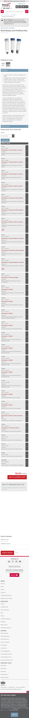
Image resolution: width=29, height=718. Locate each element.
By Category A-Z (4, 674)
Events (2, 586)
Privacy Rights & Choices (6, 654)
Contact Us (22, 4)
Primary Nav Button (2, 11)
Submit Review (7, 553)
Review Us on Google (14, 566)
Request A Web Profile (6, 68)
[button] (26, 150)
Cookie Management (5, 651)
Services (3, 604)
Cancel (16, 553)
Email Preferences (5, 639)
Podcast (2, 616)
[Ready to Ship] (2, 231)
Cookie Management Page (7, 708)
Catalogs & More (4, 607)
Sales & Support (4, 633)
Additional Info (6, 126)
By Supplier (3, 671)
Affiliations (3, 622)
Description (5, 70)
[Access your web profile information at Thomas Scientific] (20, 6)
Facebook (12, 561)
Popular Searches (5, 677)
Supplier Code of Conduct (6, 598)
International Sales (5, 636)
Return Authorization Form (7, 660)
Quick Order (3, 668)
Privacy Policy (4, 645)
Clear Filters (5, 140)
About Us (3, 583)
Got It (14, 715)
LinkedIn (9, 561)
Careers (2, 589)
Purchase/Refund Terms (6, 657)
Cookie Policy (4, 648)
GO (26, 11)
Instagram (16, 561)
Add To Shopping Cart (17, 477)
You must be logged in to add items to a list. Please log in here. (13, 488)
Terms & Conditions (5, 642)
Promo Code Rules (5, 610)
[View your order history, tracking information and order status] (17, 6)
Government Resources (6, 627)
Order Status (3, 665)
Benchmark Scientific (8, 28)
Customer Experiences (6, 619)
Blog (2, 613)
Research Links (4, 625)
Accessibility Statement (6, 595)
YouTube (20, 561)
